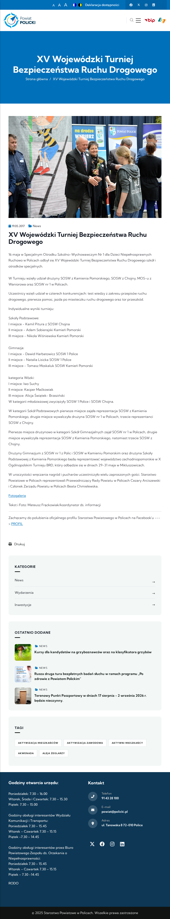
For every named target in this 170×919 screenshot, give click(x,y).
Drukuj (19, 544)
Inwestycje (23, 605)
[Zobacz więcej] (23, 652)
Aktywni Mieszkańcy (127, 742)
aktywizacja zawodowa (85, 742)
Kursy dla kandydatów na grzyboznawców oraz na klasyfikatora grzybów (93, 652)
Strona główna (37, 79)
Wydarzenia (24, 592)
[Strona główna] (19, 20)
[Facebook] (102, 844)
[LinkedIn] (122, 844)
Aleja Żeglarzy (53, 753)
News (37, 226)
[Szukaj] (131, 20)
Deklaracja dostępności (102, 5)
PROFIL (17, 524)
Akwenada (26, 753)
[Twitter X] (92, 844)
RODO (13, 883)
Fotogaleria (17, 495)
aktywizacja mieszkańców (38, 742)
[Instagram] (112, 844)
